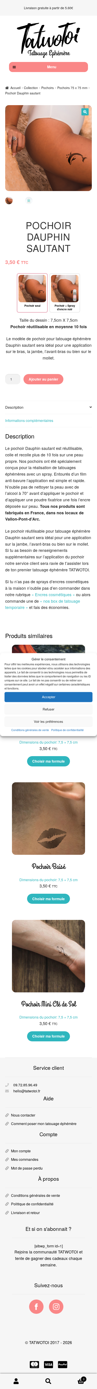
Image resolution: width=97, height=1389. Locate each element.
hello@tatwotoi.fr (26, 1090)
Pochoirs (47, 87)
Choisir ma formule (48, 761)
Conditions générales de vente (30, 730)
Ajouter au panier (43, 379)
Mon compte (21, 1150)
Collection (31, 87)
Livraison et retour (25, 1212)
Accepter (48, 697)
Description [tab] (14, 407)
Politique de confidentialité (67, 730)
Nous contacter (23, 1114)
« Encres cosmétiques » (53, 594)
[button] (85, 111)
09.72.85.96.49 (25, 1084)
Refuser (48, 709)
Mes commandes (24, 1159)
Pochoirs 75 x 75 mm (72, 87)
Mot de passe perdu (27, 1168)
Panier (75, 1377)
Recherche (48, 1381)
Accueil (15, 87)
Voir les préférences (48, 721)
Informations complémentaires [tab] (29, 420)
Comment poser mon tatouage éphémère (43, 1123)
